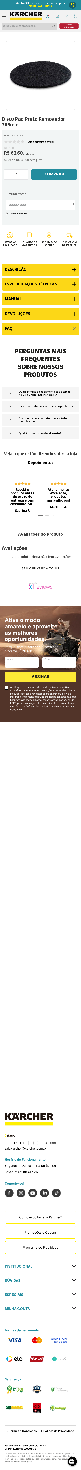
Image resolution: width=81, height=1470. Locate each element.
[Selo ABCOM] (14, 1408)
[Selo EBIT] (37, 1408)
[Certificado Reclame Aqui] (14, 1389)
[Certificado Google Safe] (59, 1389)
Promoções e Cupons (41, 1232)
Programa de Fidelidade (40, 1247)
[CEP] (40, 201)
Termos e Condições (23, 1431)
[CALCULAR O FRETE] (72, 204)
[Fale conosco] (72, 5)
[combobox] (29, 26)
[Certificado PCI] (37, 1389)
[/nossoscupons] (57, 16)
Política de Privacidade (58, 1431)
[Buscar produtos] (54, 26)
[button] (69, 26)
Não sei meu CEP (40, 214)
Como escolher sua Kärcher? (40, 1217)
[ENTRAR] (68, 16)
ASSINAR (40, 676)
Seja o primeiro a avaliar (40, 568)
